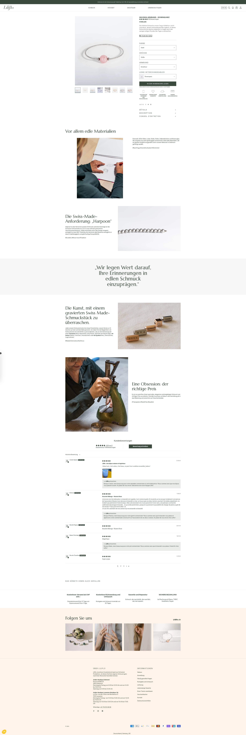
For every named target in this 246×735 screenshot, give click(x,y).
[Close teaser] (5, 353)
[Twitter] (148, 104)
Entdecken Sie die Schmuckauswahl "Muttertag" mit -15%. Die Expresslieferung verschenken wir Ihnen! (123, 2)
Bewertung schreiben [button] (140, 446)
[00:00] (104, 50)
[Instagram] (98, 711)
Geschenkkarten (142, 694)
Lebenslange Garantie (144, 688)
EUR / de (224, 7)
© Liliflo (67, 726)
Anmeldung (140, 675)
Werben (139, 672)
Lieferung (140, 685)
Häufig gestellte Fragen (144, 678)
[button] (143, 19)
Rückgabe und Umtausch (145, 682)
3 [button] (123, 566)
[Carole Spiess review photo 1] (106, 473)
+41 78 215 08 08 (105, 707)
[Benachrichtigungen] (233, 7)
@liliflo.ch (177, 620)
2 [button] (120, 566)
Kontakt (139, 697)
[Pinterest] (150, 104)
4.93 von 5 (109, 445)
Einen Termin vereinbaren (145, 691)
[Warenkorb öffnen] (236, 7)
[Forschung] (229, 7)
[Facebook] (145, 104)
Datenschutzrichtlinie (144, 701)
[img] (106, 461)
